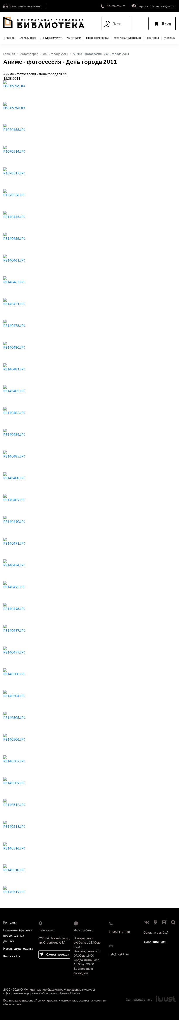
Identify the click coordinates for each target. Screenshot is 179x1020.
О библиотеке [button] (28, 37)
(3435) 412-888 (119, 932)
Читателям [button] (74, 37)
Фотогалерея (29, 54)
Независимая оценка (18, 948)
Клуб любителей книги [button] (127, 37)
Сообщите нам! (155, 942)
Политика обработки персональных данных (17, 935)
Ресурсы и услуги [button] (51, 37)
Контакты (9, 922)
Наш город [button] (152, 37)
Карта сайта (11, 956)
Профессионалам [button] (97, 37)
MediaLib (169, 37)
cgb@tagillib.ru (119, 954)
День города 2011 (55, 54)
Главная (9, 37)
